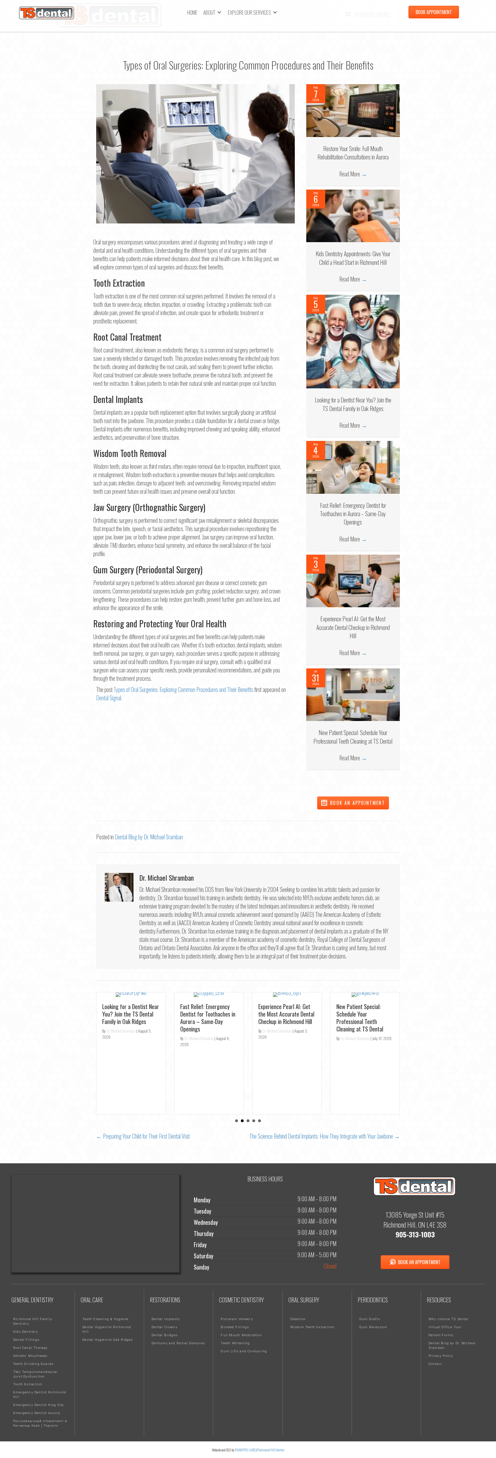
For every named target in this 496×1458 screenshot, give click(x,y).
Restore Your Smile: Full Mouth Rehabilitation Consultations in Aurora (353, 152)
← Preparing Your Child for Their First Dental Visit (143, 1136)
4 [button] (253, 1120)
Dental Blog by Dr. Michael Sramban (149, 836)
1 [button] (236, 1120)
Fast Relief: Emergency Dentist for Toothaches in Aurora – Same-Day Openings (353, 513)
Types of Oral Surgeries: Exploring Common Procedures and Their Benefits (183, 689)
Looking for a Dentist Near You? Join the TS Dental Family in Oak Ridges (353, 403)
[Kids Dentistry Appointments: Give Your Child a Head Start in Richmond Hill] (353, 215)
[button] (353, 803)
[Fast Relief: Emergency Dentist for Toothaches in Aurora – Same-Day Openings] (353, 466)
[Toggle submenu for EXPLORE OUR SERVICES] (275, 12)
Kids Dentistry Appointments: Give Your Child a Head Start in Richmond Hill (353, 257)
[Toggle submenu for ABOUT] (219, 12)
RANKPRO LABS (245, 1449)
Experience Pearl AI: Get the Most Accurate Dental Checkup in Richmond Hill (353, 627)
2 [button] (242, 1120)
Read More (353, 173)
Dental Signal (108, 697)
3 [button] (248, 1120)
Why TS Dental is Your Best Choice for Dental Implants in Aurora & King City (364, 1059)
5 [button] (259, 1120)
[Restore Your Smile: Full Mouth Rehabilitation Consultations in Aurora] (353, 109)
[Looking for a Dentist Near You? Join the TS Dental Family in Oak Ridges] (353, 340)
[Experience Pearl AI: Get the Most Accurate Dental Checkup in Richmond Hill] (353, 580)
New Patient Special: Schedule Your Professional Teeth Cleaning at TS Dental (352, 736)
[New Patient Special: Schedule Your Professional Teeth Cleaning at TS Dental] (353, 693)
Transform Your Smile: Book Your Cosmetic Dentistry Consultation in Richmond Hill (285, 1052)
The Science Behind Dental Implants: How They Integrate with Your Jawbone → (324, 1136)
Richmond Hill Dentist (270, 1449)
